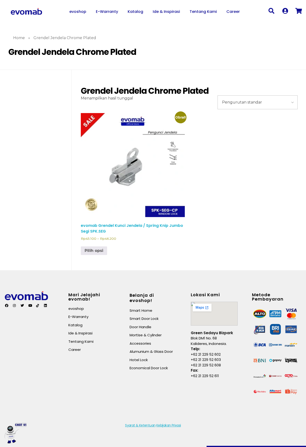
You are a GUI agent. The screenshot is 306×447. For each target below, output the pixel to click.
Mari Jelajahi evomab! (84, 297)
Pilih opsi (94, 250)
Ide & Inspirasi (166, 11)
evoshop (77, 11)
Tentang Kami (203, 11)
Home (19, 38)
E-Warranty (107, 11)
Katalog (135, 11)
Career (233, 11)
